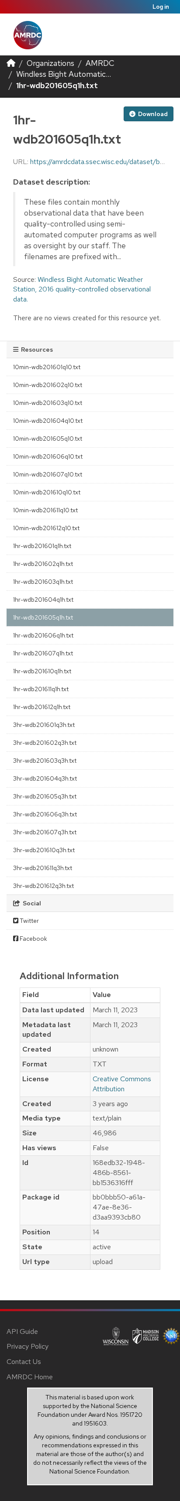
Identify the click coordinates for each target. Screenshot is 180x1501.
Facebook (32, 938)
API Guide (22, 1331)
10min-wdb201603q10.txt (47, 403)
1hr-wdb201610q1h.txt (42, 671)
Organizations (50, 63)
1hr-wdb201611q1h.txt (41, 689)
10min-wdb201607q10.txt (47, 474)
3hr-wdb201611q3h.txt (42, 868)
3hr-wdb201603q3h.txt (44, 760)
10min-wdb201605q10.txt (47, 438)
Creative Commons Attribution (122, 1083)
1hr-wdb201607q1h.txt (43, 653)
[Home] (11, 63)
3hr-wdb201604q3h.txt (45, 778)
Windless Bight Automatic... (63, 74)
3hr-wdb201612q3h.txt (43, 886)
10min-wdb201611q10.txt (45, 510)
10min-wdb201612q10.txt (46, 528)
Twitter (28, 921)
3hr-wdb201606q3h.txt (45, 814)
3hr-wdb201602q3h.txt (44, 743)
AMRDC (100, 63)
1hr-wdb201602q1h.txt (43, 564)
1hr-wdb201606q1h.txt (43, 635)
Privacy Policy (27, 1346)
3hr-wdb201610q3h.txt (44, 850)
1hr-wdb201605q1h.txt (57, 85)
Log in (160, 6)
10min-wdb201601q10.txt (46, 367)
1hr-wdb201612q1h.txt (41, 707)
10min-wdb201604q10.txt (48, 421)
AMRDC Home (30, 1376)
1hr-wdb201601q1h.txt (42, 546)
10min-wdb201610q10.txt (46, 492)
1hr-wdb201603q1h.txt (43, 582)
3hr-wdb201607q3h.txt (44, 832)
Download (152, 114)
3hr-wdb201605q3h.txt (44, 796)
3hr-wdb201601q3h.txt (44, 725)
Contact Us (24, 1361)
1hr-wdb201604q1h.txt (43, 599)
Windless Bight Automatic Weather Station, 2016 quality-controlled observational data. (82, 289)
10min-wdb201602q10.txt (47, 385)
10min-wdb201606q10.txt (48, 456)
